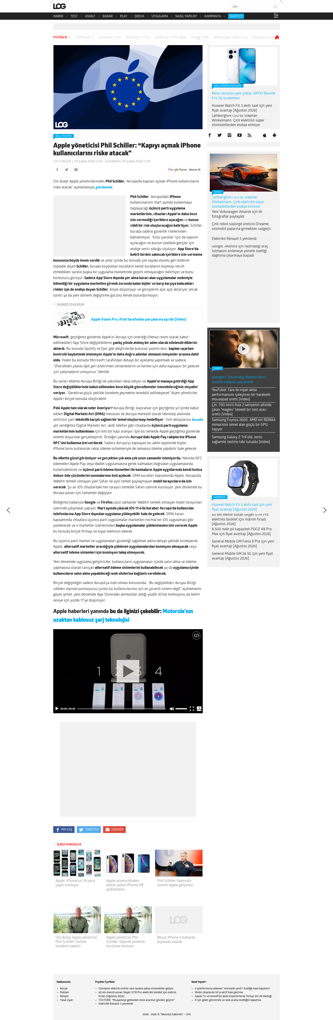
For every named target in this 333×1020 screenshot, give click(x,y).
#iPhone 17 (85, 37)
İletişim (64, 996)
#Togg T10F (200, 37)
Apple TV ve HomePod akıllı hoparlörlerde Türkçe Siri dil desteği (233, 996)
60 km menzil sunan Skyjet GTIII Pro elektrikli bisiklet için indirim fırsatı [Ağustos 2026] (240, 519)
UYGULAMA (160, 16)
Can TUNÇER (62, 161)
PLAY (123, 16)
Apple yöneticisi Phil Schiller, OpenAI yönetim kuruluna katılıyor (125, 942)
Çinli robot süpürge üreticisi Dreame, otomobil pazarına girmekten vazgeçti (241, 226)
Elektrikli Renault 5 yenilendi (234, 239)
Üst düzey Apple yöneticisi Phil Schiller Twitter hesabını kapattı (76, 942)
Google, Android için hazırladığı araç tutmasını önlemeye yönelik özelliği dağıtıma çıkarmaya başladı (240, 251)
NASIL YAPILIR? (186, 16)
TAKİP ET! (236, 16)
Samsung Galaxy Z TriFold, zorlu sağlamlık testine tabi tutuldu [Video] (241, 440)
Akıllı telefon (64, 136)
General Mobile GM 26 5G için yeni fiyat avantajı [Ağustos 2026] (242, 556)
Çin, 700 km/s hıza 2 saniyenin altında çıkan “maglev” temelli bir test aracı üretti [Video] (241, 409)
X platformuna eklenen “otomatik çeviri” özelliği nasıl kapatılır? (232, 988)
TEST (74, 16)
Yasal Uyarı (66, 1000)
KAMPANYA (212, 16)
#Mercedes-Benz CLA (230, 37)
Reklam (64, 992)
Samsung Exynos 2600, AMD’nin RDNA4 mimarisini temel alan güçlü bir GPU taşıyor (243, 424)
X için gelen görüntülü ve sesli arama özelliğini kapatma (228, 1000)
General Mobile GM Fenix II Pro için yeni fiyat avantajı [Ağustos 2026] (243, 544)
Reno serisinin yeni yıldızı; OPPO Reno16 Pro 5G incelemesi (243, 96)
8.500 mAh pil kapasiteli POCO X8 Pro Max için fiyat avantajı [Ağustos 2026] (242, 532)
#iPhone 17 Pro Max (170, 37)
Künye (64, 988)
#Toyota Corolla (264, 37)
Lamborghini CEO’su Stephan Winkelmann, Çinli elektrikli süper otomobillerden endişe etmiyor (238, 120)
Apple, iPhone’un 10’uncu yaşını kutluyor (75, 883)
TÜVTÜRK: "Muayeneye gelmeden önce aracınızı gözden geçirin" (137, 1000)
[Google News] (184, 170)
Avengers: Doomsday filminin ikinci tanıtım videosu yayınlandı (239, 380)
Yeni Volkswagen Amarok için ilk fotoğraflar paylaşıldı (237, 214)
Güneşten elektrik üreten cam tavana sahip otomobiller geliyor (136, 988)
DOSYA (139, 16)
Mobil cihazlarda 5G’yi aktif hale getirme (219, 992)
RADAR (108, 16)
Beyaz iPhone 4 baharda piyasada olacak (176, 940)
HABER (58, 16)
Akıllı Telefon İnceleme (227, 86)
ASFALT (90, 16)
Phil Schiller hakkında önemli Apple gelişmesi (175, 883)
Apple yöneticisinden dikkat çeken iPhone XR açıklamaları (124, 885)
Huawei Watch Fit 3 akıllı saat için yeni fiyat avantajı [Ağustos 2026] (242, 108)
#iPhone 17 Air (109, 37)
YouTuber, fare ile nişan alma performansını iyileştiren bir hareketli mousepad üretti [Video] (241, 395)
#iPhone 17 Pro (138, 37)
